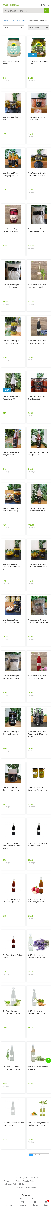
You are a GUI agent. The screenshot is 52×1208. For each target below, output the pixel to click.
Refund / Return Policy (12, 1181)
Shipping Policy (28, 1181)
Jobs (25, 1177)
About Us (17, 1177)
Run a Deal (20, 1187)
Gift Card (22, 1184)
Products (6, 21)
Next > (45, 1155)
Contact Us (34, 1177)
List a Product (31, 1187)
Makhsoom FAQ (10, 1184)
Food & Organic (19, 21)
